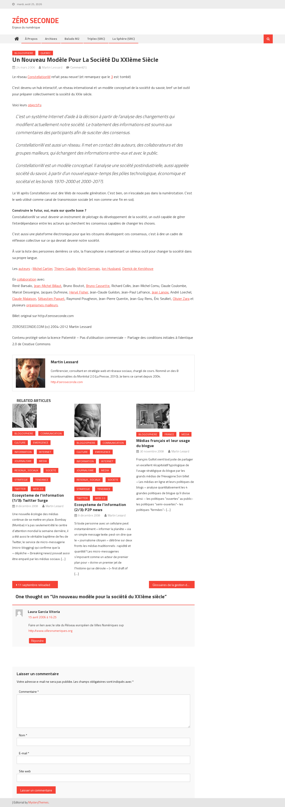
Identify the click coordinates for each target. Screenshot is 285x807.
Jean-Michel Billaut (47, 285)
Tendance (41, 480)
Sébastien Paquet (51, 298)
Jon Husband (111, 268)
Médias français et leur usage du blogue (163, 443)
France (169, 434)
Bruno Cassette (98, 285)
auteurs (24, 268)
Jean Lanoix (160, 292)
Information (23, 452)
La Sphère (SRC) (123, 38)
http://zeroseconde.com (67, 381)
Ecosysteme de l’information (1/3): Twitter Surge (38, 497)
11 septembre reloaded (34, 584)
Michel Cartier (42, 268)
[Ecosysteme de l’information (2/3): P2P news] (103, 420)
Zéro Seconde (35, 20)
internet (45, 452)
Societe (51, 470)
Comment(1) (78, 67)
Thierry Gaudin (64, 268)
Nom (23, 735)
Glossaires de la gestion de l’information (174, 584)
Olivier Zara (181, 298)
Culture (20, 442)
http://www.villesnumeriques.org (50, 630)
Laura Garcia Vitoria (44, 611)
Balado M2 (72, 38)
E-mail (24, 753)
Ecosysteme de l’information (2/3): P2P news (100, 507)
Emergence (40, 442)
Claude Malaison (24, 298)
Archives (51, 38)
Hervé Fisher (78, 292)
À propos (31, 38)
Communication (51, 433)
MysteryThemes (38, 802)
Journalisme (23, 461)
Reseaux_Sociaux (26, 470)
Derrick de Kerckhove (137, 268)
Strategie (21, 480)
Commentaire (29, 691)
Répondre (37, 640)
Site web (25, 771)
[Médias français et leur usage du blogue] (165, 416)
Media (43, 461)
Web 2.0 (38, 489)
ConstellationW (39, 76)
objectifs (34, 105)
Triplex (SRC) (96, 38)
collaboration (26, 279)
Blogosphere (23, 53)
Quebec (46, 53)
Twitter (20, 489)
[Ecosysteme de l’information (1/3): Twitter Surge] (41, 416)
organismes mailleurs (42, 305)
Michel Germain (88, 268)
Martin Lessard (52, 67)
